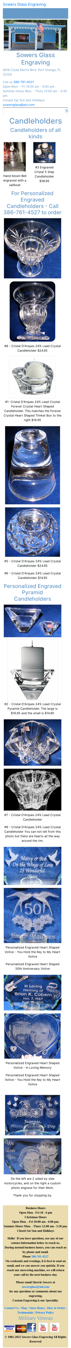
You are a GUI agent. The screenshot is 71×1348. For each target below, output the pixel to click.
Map (24, 1308)
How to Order (56, 1308)
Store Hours (37, 1308)
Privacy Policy (44, 1312)
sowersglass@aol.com (19, 105)
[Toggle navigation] (35, 13)
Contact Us (11, 1308)
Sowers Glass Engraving (24, 4)
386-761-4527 (23, 82)
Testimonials (25, 1312)
